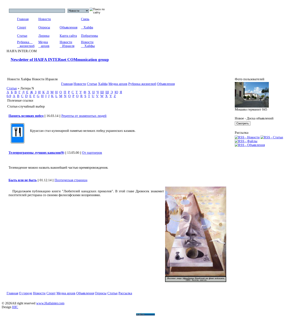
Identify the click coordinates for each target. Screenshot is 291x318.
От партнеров (92, 152)
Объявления (68, 27)
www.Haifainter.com (50, 303)
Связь (85, 19)
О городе (25, 293)
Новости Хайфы (88, 44)
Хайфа (87, 27)
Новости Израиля (67, 44)
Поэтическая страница (71, 180)
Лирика (43, 35)
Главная (23, 19)
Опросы (44, 27)
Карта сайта (68, 35)
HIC (15, 307)
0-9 (9, 96)
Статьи (22, 35)
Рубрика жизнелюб (26, 44)
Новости (44, 19)
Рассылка (125, 293)
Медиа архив (43, 44)
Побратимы (89, 35)
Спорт (21, 27)
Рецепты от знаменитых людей (84, 116)
